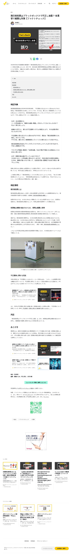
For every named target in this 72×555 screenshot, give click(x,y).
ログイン (54, 3)
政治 (12, 12)
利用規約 (33, 541)
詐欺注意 (40, 3)
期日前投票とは (16, 87)
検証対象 (14, 82)
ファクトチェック (22, 3)
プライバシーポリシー (42, 541)
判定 (13, 94)
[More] (45, 3)
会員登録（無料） (63, 3)
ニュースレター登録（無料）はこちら (36, 382)
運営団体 (27, 541)
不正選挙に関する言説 (18, 92)
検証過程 (14, 85)
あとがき (14, 97)
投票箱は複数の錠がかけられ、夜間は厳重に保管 (24, 89)
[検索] (49, 3)
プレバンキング (32, 3)
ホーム (14, 3)
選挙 (33, 419)
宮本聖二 (17, 22)
